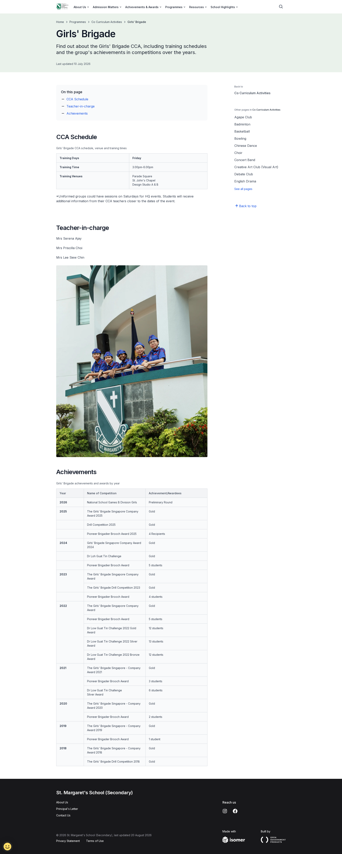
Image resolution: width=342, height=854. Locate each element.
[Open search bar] (281, 6)
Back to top (247, 206)
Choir (238, 153)
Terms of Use (95, 841)
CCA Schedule (77, 99)
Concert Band (244, 160)
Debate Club (243, 174)
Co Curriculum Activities (106, 22)
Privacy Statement (68, 841)
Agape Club (243, 117)
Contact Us (63, 815)
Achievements (77, 113)
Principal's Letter (67, 808)
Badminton (242, 124)
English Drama (245, 181)
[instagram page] (224, 811)
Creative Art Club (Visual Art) (256, 167)
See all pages (243, 189)
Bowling (240, 138)
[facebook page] (235, 811)
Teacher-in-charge (80, 106)
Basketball (242, 131)
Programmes (77, 22)
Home (60, 22)
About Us (62, 802)
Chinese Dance (245, 146)
